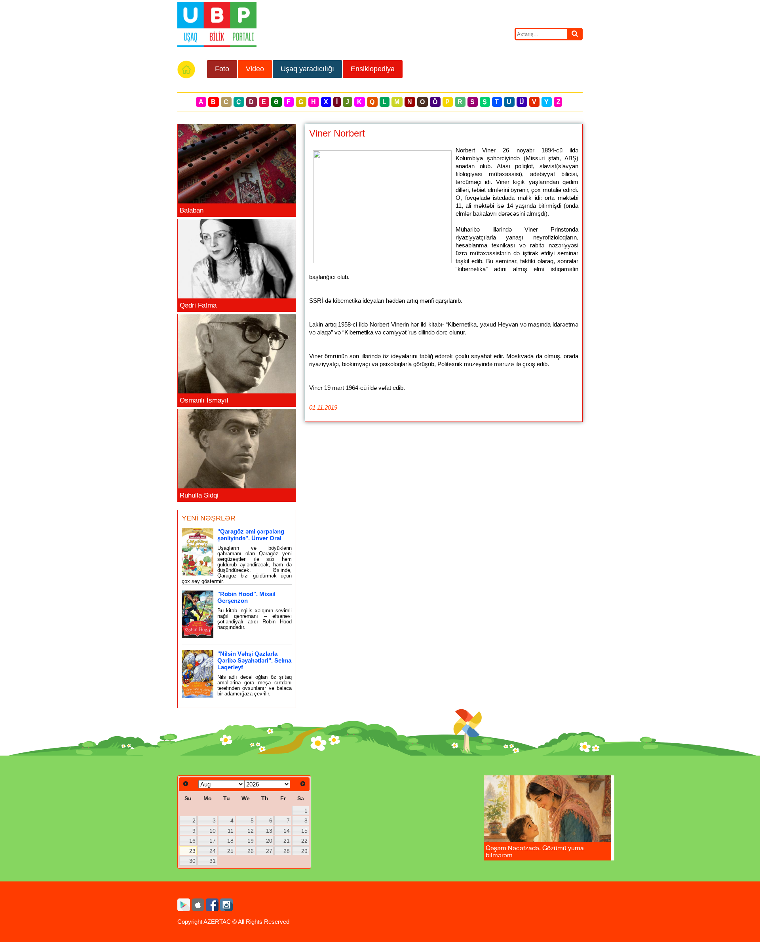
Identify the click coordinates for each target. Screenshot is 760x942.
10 (212, 831)
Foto (222, 69)
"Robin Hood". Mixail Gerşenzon (246, 597)
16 (192, 841)
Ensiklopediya (373, 69)
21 (286, 841)
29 (304, 851)
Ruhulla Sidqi (199, 495)
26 (250, 851)
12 (250, 831)
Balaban (191, 210)
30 (192, 861)
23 (192, 851)
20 (269, 841)
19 (250, 841)
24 (212, 851)
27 (269, 851)
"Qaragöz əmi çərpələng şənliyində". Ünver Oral (250, 534)
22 (304, 841)
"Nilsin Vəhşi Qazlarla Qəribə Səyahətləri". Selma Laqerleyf (254, 660)
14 (286, 831)
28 (286, 851)
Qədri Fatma (198, 305)
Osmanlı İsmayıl (204, 400)
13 (269, 831)
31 (212, 861)
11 (231, 831)
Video (255, 69)
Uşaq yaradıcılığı (307, 69)
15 (304, 831)
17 (212, 841)
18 (230, 841)
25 (230, 851)
